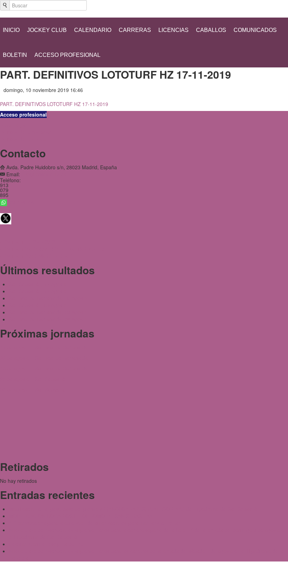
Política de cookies (23, 139)
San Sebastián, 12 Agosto (37, 291)
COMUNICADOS (255, 30)
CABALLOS (211, 30)
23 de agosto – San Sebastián (33, 378)
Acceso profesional (67, 55)
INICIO (11, 30)
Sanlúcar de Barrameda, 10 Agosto (48, 298)
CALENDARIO (92, 30)
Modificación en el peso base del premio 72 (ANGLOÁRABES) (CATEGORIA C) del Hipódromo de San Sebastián (134, 508)
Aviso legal (13, 125)
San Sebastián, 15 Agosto (37, 284)
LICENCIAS (173, 30)
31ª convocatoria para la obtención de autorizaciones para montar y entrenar (94, 522)
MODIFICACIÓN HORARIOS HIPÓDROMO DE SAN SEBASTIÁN (81, 515)
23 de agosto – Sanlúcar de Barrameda (44, 368)
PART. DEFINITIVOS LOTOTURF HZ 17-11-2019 (54, 103)
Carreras (135, 30)
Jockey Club (47, 30)
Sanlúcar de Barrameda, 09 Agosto (48, 312)
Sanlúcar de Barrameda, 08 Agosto (48, 319)
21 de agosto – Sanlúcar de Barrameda (44, 347)
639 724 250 (21, 201)
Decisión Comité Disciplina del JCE (47, 543)
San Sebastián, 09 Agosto (37, 305)
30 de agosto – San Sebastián (33, 389)
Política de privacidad (26, 132)
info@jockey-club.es (43, 174)
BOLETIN (15, 55)
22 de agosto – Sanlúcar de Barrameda (44, 357)
